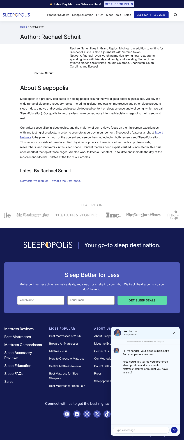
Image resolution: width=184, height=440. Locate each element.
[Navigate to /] (48, 245)
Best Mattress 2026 (151, 14)
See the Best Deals (119, 4)
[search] (175, 14)
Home (23, 26)
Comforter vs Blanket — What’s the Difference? (50, 181)
